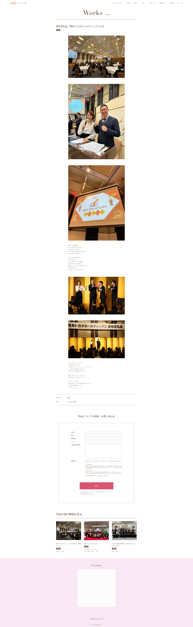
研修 (128, 3)
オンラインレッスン (117, 3)
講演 (136, 3)
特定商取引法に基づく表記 (96, 618)
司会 (143, 3)
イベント (69, 401)
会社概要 (171, 3)
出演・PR (152, 3)
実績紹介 (161, 3)
